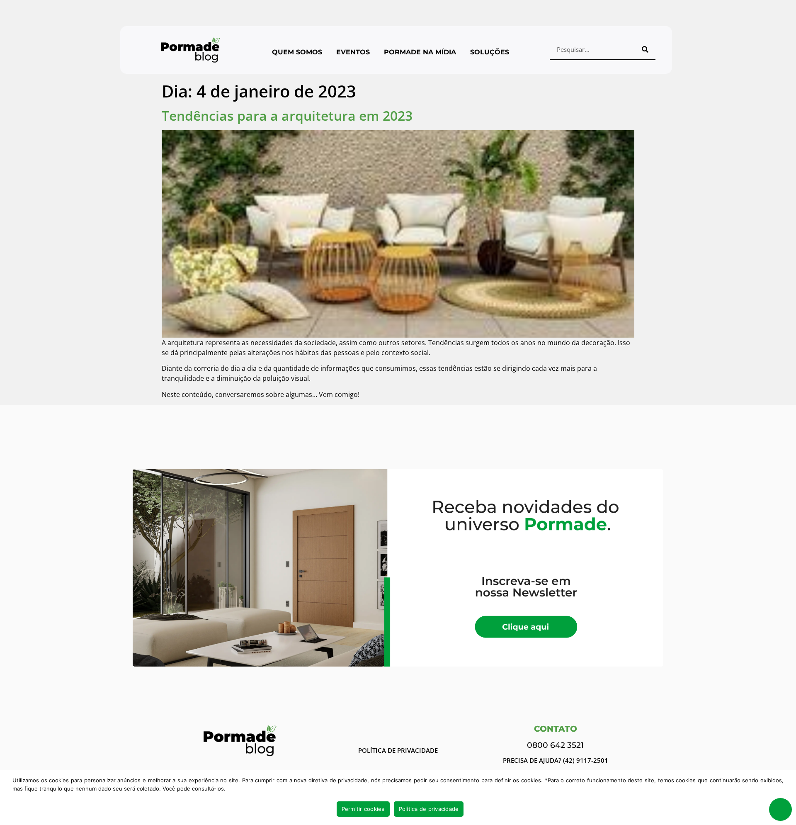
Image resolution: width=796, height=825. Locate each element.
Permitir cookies (363, 809)
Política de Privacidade (398, 750)
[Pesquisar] (645, 49)
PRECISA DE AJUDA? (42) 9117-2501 (555, 760)
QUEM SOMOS (297, 52)
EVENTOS (353, 52)
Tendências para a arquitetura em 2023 (287, 115)
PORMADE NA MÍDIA (420, 52)
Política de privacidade (429, 809)
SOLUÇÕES (489, 52)
